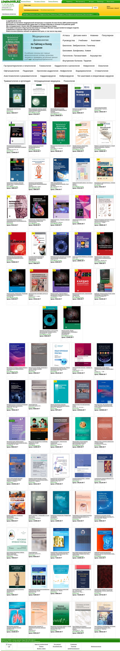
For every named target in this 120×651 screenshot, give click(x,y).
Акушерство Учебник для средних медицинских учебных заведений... (103, 590)
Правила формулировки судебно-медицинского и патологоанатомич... (38, 479)
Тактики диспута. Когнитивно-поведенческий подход (80, 146)
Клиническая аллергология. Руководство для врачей (58, 479)
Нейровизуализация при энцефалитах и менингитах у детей (39, 590)
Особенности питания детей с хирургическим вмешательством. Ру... (104, 516)
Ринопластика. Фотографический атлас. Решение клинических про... (103, 405)
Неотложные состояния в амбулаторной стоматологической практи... (82, 628)
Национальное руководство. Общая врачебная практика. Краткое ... (60, 368)
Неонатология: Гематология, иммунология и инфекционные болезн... (102, 258)
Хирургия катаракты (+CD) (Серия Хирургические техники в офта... (49, 331)
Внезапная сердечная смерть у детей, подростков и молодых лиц (61, 627)
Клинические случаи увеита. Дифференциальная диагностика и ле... (103, 369)
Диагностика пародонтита (14, 108)
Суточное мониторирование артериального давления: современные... (36, 258)
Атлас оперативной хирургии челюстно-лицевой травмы (14, 479)
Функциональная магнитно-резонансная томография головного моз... (16, 147)
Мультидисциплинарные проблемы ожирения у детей (38, 442)
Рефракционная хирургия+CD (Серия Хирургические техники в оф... (61, 257)
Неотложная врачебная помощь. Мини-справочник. (15, 553)
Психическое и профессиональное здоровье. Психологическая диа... (60, 553)
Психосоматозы (33, 404)
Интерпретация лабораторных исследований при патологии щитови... (17, 442)
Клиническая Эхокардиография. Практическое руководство (37, 220)
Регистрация (110, 8)
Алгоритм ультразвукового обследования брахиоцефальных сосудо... (38, 184)
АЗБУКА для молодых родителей (59, 589)
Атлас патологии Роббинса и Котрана (83, 256)
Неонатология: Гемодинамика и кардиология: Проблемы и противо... (60, 294)
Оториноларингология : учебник (81, 478)
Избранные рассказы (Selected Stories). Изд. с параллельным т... (15, 183)
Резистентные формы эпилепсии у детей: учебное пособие (38, 368)
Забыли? (116, 8)
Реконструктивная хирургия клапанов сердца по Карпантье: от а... (104, 220)
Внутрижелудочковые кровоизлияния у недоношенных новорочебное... (17, 368)
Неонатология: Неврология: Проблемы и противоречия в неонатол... (17, 294)
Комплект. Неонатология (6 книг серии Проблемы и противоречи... (104, 294)
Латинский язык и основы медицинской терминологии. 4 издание (59, 110)
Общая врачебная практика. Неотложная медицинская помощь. (60, 405)
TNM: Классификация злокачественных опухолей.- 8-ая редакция (60, 184)
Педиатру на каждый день (80, 108)
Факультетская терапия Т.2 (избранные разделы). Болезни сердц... (37, 628)
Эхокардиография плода (79, 219)
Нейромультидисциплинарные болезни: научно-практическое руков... (104, 553)
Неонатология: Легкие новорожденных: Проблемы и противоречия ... (69, 332)
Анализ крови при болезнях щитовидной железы (36, 146)
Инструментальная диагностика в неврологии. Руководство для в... (82, 553)
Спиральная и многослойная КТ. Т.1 (104, 478)
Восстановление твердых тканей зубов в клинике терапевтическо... (38, 109)
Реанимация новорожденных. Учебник (104, 182)
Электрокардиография (100, 107)
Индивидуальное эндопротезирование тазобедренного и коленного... (17, 405)
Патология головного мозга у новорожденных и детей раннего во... (17, 220)
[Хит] (105, 181)
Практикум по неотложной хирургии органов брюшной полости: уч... (82, 516)
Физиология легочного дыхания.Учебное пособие (14, 627)
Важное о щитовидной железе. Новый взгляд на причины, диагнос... (104, 146)
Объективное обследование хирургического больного (80, 442)
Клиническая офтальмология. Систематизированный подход (15, 257)
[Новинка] (61, 107)
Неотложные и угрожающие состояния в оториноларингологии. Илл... (104, 627)
